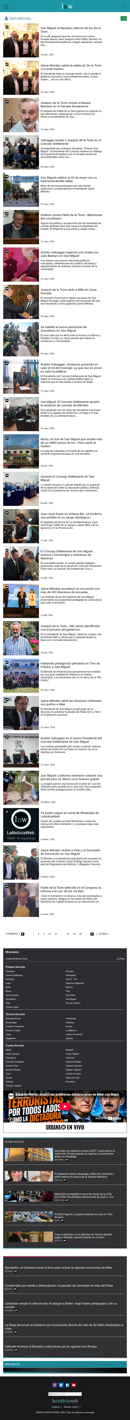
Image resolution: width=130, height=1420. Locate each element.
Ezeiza (69, 1026)
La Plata (120, 959)
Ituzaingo (10, 979)
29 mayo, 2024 (47, 167)
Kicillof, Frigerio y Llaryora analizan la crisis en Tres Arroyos (83, 1216)
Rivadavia (70, 1081)
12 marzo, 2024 (48, 727)
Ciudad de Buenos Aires (17, 959)
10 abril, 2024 (47, 652)
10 (49, 934)
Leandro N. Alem (73, 1074)
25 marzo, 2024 (48, 690)
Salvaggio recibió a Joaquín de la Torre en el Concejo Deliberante (71, 142)
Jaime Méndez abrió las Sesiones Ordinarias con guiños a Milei (71, 702)
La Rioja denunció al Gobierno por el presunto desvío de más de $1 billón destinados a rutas (64, 1326)
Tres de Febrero (73, 1003)
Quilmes (69, 1038)
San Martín (11, 999)
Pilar (68, 991)
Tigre (8, 1003)
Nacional (8, 1271)
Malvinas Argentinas (75, 983)
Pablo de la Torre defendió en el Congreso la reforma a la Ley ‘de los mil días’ (71, 889)
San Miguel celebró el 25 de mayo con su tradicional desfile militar (69, 179)
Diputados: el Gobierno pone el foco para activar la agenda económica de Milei (58, 1267)
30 (74, 934)
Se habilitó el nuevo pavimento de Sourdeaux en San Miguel (64, 328)
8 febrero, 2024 (47, 877)
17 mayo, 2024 (47, 391)
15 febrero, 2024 (48, 802)
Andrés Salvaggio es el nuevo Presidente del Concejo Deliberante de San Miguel (71, 739)
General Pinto (12, 1066)
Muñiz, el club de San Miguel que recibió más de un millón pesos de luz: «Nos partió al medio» (71, 442)
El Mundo (9, 1310)
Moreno (69, 987)
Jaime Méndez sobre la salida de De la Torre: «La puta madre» (71, 67)
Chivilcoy (70, 1058)
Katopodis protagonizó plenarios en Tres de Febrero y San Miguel (70, 665)
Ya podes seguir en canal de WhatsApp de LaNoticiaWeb (70, 814)
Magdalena (11, 1038)
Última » (103, 933)
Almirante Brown (13, 1018)
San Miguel (71, 999)
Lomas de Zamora (74, 1034)
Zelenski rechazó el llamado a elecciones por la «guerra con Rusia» (51, 1346)
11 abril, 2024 (47, 615)
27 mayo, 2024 (47, 204)
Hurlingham (71, 975)
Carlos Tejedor (72, 1054)
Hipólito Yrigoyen (73, 1070)
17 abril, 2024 (47, 540)
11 (56, 934)
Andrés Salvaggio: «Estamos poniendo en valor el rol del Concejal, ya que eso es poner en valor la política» (71, 368)
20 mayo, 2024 (47, 353)
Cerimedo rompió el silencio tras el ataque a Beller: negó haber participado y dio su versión (61, 1305)
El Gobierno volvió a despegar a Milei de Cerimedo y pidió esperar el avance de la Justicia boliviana (84, 1175)
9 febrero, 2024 (47, 839)
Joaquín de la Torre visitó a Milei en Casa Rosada (69, 291)
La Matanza (71, 1030)
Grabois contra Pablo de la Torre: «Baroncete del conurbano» (71, 216)
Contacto (56, 1407)
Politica (58, 1180)
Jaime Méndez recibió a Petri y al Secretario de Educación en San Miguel (70, 852)
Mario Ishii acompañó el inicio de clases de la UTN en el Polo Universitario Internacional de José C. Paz (84, 1195)
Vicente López (12, 1007)
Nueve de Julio (72, 1077)
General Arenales (73, 1062)
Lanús (8, 1034)
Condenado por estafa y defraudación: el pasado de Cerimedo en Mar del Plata (59, 1285)
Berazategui (11, 1022)
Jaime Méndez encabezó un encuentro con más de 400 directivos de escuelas (70, 590)
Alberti (8, 1050)
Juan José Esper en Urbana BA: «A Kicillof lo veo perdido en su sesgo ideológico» (71, 515)
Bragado (69, 1050)
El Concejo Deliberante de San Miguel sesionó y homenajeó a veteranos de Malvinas (66, 555)
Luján (8, 983)
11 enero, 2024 (47, 914)
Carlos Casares (13, 1054)
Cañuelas (70, 1022)
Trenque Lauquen (13, 1085)
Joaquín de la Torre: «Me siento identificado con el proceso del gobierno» (70, 627)
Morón (8, 991)
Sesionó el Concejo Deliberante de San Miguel (67, 478)
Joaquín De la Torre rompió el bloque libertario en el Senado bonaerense (66, 104)
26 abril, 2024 (47, 503)
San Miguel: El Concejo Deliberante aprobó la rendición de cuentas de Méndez (70, 403)
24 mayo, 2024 (47, 279)
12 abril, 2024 (47, 578)
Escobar (69, 971)
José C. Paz (71, 979)
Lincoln (9, 1077)
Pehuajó (9, 1081)
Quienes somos (71, 1407)
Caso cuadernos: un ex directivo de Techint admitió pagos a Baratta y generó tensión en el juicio (83, 1236)
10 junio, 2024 (47, 54)
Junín (8, 1074)
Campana (10, 971)
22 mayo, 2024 (47, 316)
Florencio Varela (13, 1030)
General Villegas (13, 1070)
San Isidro (70, 995)
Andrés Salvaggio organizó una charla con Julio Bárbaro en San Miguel (70, 254)
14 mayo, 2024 (47, 428)
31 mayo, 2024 (47, 92)
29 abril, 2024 (47, 466)
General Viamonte (74, 1066)
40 (80, 934)
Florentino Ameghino (15, 1062)
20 (68, 934)
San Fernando (12, 995)
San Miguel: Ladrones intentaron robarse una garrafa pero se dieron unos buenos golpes (71, 777)
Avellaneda (71, 1018)
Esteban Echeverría (15, 1026)
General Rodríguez (14, 975)
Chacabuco (11, 1058)
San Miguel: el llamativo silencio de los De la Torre (71, 29)
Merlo (8, 987)
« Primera (11, 933)
